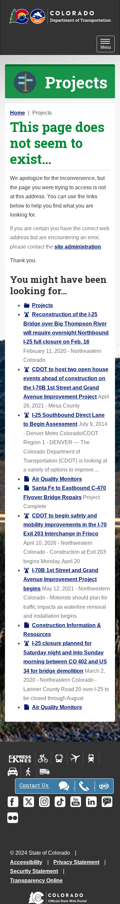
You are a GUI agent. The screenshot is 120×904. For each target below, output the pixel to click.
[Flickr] (13, 818)
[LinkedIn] (91, 802)
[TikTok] (60, 802)
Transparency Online (36, 880)
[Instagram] (44, 802)
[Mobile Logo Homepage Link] (60, 16)
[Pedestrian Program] (29, 771)
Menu (107, 44)
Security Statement (34, 871)
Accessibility (26, 862)
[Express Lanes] (20, 758)
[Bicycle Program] (43, 758)
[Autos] (13, 771)
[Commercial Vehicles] (45, 771)
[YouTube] (76, 802)
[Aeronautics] (75, 758)
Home (17, 113)
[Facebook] (13, 802)
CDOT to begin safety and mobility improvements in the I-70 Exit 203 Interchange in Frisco (65, 525)
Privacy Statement (76, 862)
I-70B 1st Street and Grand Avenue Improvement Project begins (60, 579)
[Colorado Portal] (58, 896)
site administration (77, 247)
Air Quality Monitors (57, 479)
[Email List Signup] (107, 802)
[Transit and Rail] (59, 758)
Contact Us (34, 785)
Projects (42, 305)
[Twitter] (29, 802)
